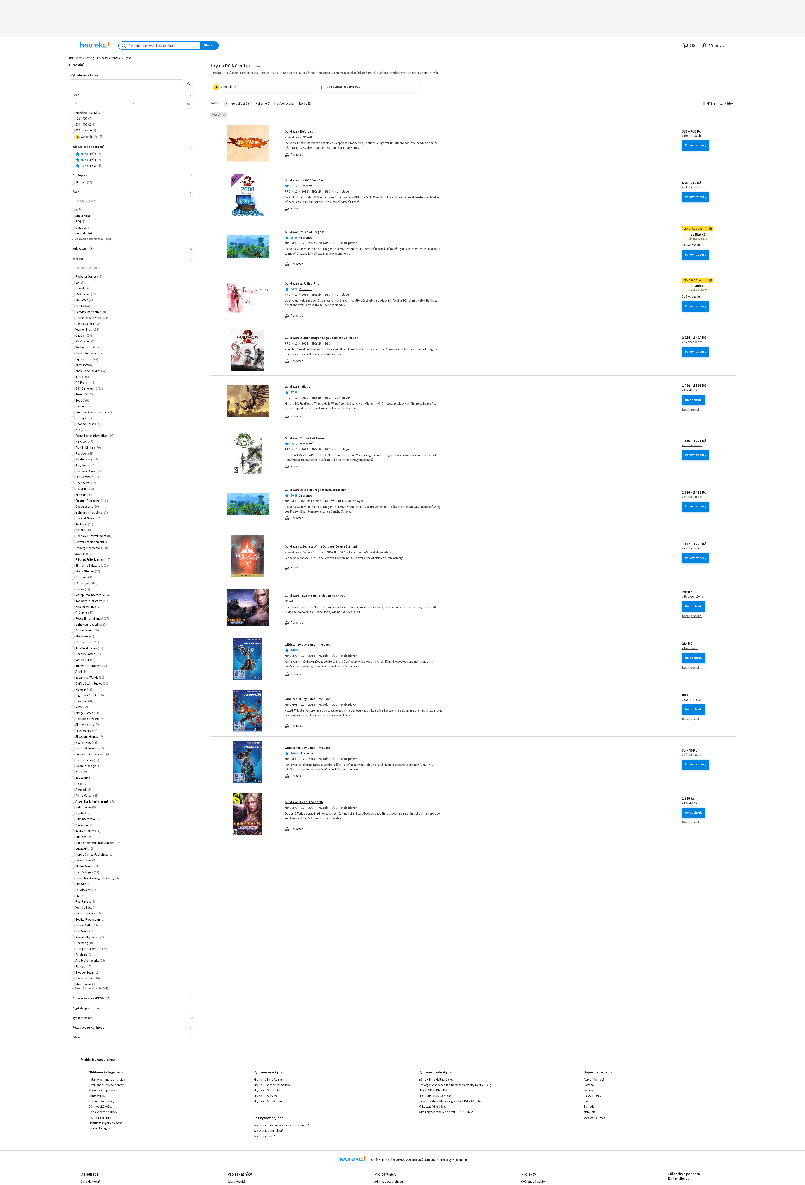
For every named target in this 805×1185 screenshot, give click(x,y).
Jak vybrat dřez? (264, 1136)
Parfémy (589, 1085)
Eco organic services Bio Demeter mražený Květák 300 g (455, 1085)
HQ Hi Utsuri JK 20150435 (435, 1096)
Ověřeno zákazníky (533, 1182)
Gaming (89, 58)
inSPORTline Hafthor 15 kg (436, 1080)
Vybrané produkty (433, 1072)
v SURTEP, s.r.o (691, 700)
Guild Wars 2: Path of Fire (302, 283)
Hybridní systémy (99, 1118)
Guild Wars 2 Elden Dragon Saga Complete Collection (321, 338)
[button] (127, 83)
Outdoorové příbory (101, 1101)
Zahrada (589, 1107)
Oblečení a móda (594, 1118)
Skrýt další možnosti (88, 988)
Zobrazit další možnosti (90, 239)
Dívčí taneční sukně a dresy (106, 1085)
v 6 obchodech (691, 136)
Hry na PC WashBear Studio (272, 1085)
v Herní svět (690, 648)
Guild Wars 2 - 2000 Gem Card (305, 180)
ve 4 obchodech (692, 187)
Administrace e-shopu (388, 1182)
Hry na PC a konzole (109, 58)
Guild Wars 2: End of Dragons (305, 232)
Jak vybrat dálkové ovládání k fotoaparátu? (281, 1125)
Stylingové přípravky (101, 1091)
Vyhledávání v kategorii (87, 75)
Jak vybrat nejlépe (268, 1118)
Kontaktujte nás (678, 1179)
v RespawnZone (692, 597)
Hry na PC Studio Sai (267, 1091)
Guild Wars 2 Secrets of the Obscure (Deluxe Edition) (321, 546)
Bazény (588, 1091)
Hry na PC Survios (265, 1096)
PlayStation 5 (592, 1096)
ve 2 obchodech (692, 342)
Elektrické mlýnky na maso (105, 1123)
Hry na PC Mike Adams (268, 1080)
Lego (587, 1101)
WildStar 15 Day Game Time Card (307, 748)
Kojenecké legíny (99, 1128)
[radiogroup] (132, 160)
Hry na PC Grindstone (268, 1101)
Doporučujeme (595, 1072)
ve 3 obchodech (692, 445)
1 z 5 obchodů (691, 297)
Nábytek (589, 1112)
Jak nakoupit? (236, 1182)
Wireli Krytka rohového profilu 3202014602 (446, 1112)
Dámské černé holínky (102, 1112)
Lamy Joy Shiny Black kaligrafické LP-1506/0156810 (451, 1101)
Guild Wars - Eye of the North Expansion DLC (315, 596)
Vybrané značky (266, 1072)
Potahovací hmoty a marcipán (107, 1080)
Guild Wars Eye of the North (304, 802)
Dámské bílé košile (100, 1107)
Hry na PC (129, 58)
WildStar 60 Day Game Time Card (307, 699)
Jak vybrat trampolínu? (268, 1131)
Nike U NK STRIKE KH (433, 1091)
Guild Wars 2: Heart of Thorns (305, 438)
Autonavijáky (96, 1096)
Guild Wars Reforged (299, 131)
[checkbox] (73, 113)
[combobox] (159, 45)
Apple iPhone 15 (594, 1080)
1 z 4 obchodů (691, 245)
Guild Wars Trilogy (297, 387)
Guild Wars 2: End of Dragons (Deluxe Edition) (316, 490)
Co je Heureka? (90, 1182)
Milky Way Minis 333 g (432, 1107)
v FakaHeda (689, 390)
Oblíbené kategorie (104, 1072)
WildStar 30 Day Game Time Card (307, 645)
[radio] (73, 154)
